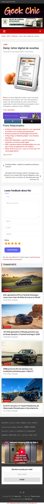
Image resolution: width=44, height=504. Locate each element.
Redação (15, 300)
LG (15, 431)
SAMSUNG (5, 435)
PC (25, 431)
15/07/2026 (7, 374)
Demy (5, 97)
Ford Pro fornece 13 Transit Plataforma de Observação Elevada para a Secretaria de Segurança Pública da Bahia (21, 408)
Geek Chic (17, 496)
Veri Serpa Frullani (18, 52)
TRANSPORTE (9, 264)
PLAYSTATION (31, 431)
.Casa (5, 44)
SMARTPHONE (13, 435)
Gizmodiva (11, 110)
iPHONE (11, 431)
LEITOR (9, 154)
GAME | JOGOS (29, 427)
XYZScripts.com (32, 503)
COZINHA (17, 423)
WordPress (28, 499)
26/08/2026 (7, 300)
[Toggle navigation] (4, 31)
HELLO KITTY (5, 431)
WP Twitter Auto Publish (13, 503)
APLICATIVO (5, 423)
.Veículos (7, 290)
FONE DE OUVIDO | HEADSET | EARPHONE (12, 427)
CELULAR (11, 423)
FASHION (34, 423)
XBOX (35, 435)
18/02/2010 (7, 52)
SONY (19, 435)
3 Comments (29, 52)
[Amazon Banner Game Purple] (22, 114)
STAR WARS (24, 435)
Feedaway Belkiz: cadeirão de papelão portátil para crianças (22, 166)
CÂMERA (23, 423)
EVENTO (29, 423)
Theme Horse (35, 496)
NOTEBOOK (20, 431)
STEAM (31, 435)
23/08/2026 (7, 337)
